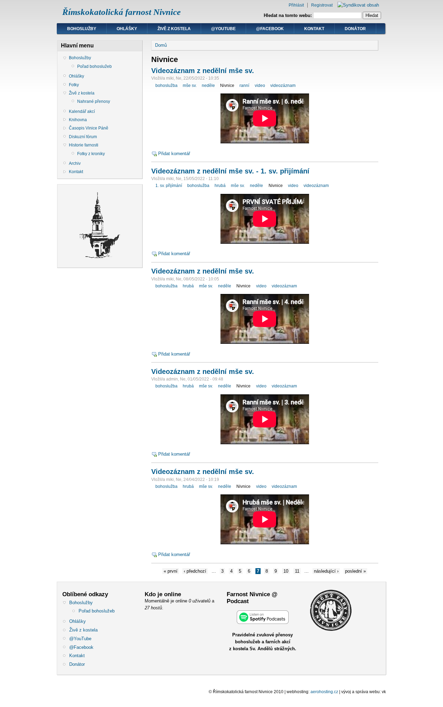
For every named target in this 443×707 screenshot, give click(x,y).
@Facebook (270, 28)
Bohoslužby (81, 28)
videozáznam (283, 85)
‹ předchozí (195, 571)
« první (171, 571)
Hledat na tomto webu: (288, 15)
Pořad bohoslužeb (94, 66)
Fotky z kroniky (91, 153)
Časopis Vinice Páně (88, 128)
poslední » (355, 571)
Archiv (75, 163)
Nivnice (227, 85)
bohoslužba (166, 85)
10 (285, 571)
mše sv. (190, 85)
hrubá (220, 185)
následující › (326, 571)
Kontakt (314, 28)
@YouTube (223, 28)
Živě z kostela (174, 28)
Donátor (355, 28)
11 (297, 571)
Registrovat (322, 5)
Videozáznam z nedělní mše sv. (202, 70)
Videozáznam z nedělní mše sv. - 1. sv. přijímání (230, 171)
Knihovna (78, 119)
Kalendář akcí (82, 111)
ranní (244, 85)
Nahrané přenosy (93, 101)
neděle (208, 85)
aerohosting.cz (324, 691)
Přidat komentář (174, 153)
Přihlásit (296, 5)
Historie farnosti (83, 145)
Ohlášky (127, 28)
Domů (161, 45)
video (260, 85)
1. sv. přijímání (168, 185)
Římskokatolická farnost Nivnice (121, 12)
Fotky (74, 84)
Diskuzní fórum (83, 136)
